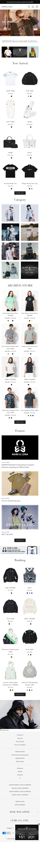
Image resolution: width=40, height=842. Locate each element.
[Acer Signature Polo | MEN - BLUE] (33, 415)
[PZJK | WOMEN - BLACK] (11, 593)
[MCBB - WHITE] (9, 158)
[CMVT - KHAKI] (29, 593)
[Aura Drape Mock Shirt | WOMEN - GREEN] (8, 320)
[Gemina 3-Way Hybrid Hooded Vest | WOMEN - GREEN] (12, 690)
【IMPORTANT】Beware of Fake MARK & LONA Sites (19, 41)
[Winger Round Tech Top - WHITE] (27, 188)
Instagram (20, 768)
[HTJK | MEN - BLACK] (30, 96)
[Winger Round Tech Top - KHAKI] (32, 188)
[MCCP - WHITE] (28, 158)
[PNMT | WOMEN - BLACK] (28, 384)
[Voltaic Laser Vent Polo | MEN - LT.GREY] (28, 354)
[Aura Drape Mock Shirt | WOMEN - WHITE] (10, 320)
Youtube (20, 771)
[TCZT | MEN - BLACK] (9, 624)
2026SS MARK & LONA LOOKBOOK (20, 791)
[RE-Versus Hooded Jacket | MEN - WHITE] (9, 657)
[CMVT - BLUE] (32, 593)
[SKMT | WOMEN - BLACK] (30, 624)
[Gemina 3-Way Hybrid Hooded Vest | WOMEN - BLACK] (10, 690)
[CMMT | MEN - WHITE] (9, 96)
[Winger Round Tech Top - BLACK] (29, 188)
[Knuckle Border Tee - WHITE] (9, 188)
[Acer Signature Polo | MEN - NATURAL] (26, 415)
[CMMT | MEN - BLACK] (11, 96)
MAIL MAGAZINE (20, 812)
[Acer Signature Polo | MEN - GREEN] (30, 415)
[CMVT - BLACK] (27, 593)
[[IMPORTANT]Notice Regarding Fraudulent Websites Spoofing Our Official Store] (20, 447)
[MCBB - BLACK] (11, 158)
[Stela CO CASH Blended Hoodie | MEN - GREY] (27, 690)
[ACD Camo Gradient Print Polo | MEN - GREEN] (9, 418)
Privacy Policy (20, 741)
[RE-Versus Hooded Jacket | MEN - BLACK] (11, 657)
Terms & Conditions (20, 745)
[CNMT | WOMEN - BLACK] (11, 384)
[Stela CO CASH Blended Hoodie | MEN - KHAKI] (32, 690)
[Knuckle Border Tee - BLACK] (11, 188)
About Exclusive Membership (20, 755)
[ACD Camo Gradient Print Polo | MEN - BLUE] (11, 418)
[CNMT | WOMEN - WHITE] (9, 384)
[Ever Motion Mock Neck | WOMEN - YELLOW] (32, 321)
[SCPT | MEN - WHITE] (9, 127)
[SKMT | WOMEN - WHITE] (28, 624)
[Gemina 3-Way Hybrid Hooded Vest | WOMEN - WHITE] (8, 690)
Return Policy (20, 761)
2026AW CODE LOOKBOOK (20, 788)
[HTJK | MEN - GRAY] (28, 96)
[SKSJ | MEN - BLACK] (30, 654)
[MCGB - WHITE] (28, 127)
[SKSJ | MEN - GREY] (28, 654)
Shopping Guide (20, 751)
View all (20, 193)
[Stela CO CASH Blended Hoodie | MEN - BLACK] (29, 690)
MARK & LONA (20, 801)
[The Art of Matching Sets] (20, 483)
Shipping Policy (20, 758)
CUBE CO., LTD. (20, 821)
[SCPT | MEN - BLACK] (11, 127)
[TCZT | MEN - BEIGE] (11, 624)
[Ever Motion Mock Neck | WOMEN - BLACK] (29, 321)
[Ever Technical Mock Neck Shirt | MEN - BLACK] (12, 354)
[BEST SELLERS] (20, 517)
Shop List (20, 738)
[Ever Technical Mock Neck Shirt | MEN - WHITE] (10, 354)
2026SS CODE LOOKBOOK (20, 795)
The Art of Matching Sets (11, 501)
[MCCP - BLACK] (30, 158)
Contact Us (20, 735)
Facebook (20, 775)
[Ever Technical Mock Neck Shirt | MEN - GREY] (8, 354)
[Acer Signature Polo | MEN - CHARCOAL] (28, 415)
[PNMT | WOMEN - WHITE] (30, 384)
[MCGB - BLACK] (30, 127)
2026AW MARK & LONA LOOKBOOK (20, 785)
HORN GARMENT (20, 805)
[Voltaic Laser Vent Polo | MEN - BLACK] (30, 354)
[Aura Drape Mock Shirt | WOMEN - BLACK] (12, 320)
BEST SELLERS (7, 534)
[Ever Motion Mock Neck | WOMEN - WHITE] (27, 321)
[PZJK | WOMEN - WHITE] (9, 593)
